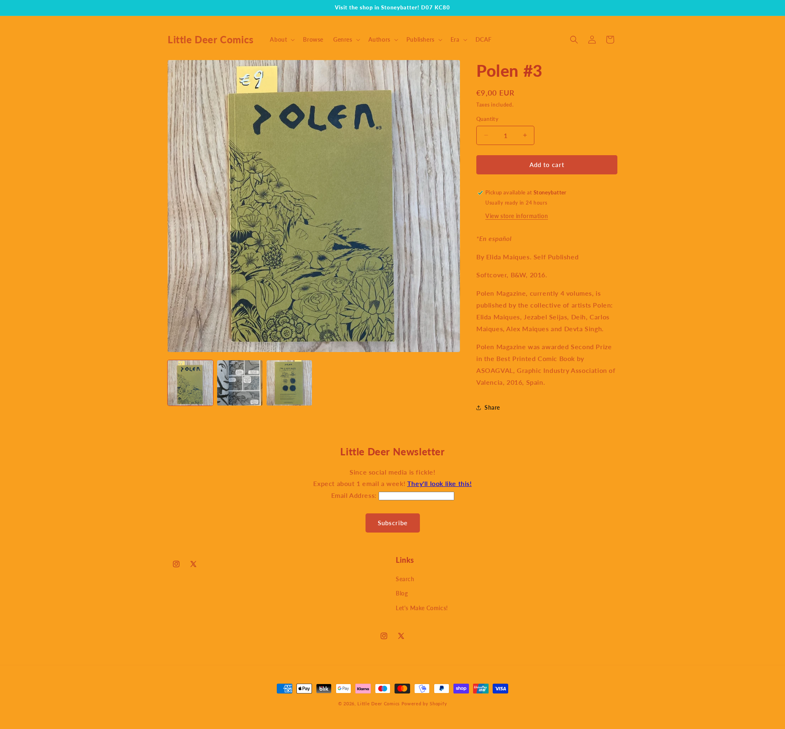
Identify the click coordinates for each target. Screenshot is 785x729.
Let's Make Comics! (422, 607)
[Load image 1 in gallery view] (190, 383)
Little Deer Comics (378, 703)
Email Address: (355, 495)
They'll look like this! (439, 483)
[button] (281, 39)
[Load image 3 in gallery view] (289, 383)
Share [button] (492, 407)
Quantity (487, 119)
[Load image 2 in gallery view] (239, 383)
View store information (516, 215)
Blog (402, 593)
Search (405, 578)
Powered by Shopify (424, 703)
